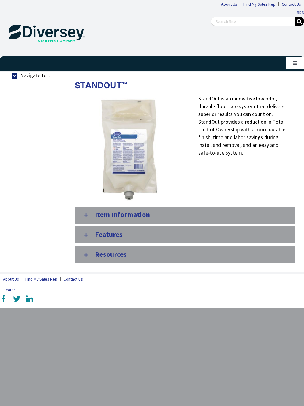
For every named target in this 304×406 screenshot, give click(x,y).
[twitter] (16, 298)
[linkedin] (29, 298)
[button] (185, 215)
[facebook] (3, 298)
